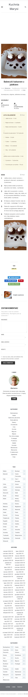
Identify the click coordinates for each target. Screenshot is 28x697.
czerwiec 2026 (7, 553)
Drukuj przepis (15, 284)
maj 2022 (7, 605)
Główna (8, 687)
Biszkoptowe (14, 413)
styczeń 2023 (7, 594)
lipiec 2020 (7, 635)
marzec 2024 (7, 587)
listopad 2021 (7, 612)
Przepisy (19, 687)
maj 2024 (7, 585)
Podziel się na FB (12, 280)
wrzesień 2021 (7, 617)
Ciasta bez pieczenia (14, 417)
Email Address (5, 342)
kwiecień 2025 (19, 569)
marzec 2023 (7, 592)
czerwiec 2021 (19, 619)
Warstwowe (14, 447)
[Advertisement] (14, 29)
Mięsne (14, 434)
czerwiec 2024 (18, 583)
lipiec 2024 (7, 583)
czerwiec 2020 (18, 635)
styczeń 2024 (7, 590)
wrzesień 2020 (7, 632)
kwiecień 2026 (7, 556)
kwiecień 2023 (19, 590)
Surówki (14, 445)
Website (3, 349)
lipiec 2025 (7, 567)
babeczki (14, 268)
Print (23, 115)
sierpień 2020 (18, 632)
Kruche (14, 429)
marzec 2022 (7, 608)
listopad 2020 (7, 628)
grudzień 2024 (19, 574)
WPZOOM (26, 694)
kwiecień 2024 (19, 585)
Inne (24, 90)
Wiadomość (4, 319)
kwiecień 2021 (18, 621)
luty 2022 (18, 608)
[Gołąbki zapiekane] (8, 295)
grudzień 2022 (19, 594)
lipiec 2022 (7, 603)
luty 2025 (18, 572)
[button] (2, 7)
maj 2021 (6, 621)
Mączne (14, 431)
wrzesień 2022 (7, 601)
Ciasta (14, 415)
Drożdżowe (14, 424)
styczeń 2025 (7, 574)
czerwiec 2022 (19, 603)
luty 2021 (18, 623)
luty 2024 (19, 587)
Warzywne (14, 450)
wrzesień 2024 (7, 580)
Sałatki (14, 443)
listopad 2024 (7, 576)
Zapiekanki (14, 454)
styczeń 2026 (18, 558)
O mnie (14, 398)
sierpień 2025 (19, 565)
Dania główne (14, 420)
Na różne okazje (14, 436)
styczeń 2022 (7, 610)
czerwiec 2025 (19, 567)
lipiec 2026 (19, 551)
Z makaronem (14, 452)
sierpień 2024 (19, 580)
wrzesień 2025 (19, 562)
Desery (14, 422)
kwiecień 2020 (18, 637)
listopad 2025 (19, 560)
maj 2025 (7, 569)
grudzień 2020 (18, 626)
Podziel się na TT (15, 277)
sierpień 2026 (7, 551)
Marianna (7, 88)
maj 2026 (18, 553)
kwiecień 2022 (19, 605)
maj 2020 (6, 637)
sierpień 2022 (19, 601)
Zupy (14, 457)
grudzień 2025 (7, 560)
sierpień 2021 (18, 617)
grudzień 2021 (19, 610)
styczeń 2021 (6, 626)
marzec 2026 (19, 556)
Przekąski (14, 438)
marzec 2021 (7, 623)
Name (2, 334)
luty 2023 (18, 592)
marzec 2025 (7, 572)
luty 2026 (7, 558)
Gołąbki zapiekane (18, 295)
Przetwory (14, 440)
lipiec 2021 (7, 619)
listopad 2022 (7, 597)
